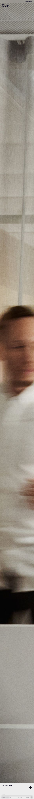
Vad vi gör (12, 797)
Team (27, 797)
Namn (3, 794)
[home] (28, 1)
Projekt (20, 797)
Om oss (3, 797)
